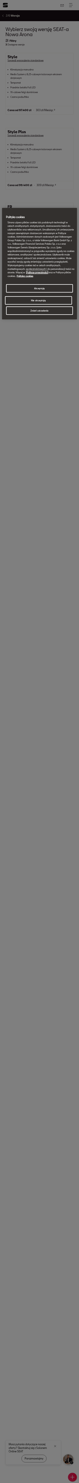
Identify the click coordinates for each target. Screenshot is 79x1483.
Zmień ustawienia (39, 310)
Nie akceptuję (38, 300)
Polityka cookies (25, 276)
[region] (39, 263)
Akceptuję (39, 288)
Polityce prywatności (37, 272)
